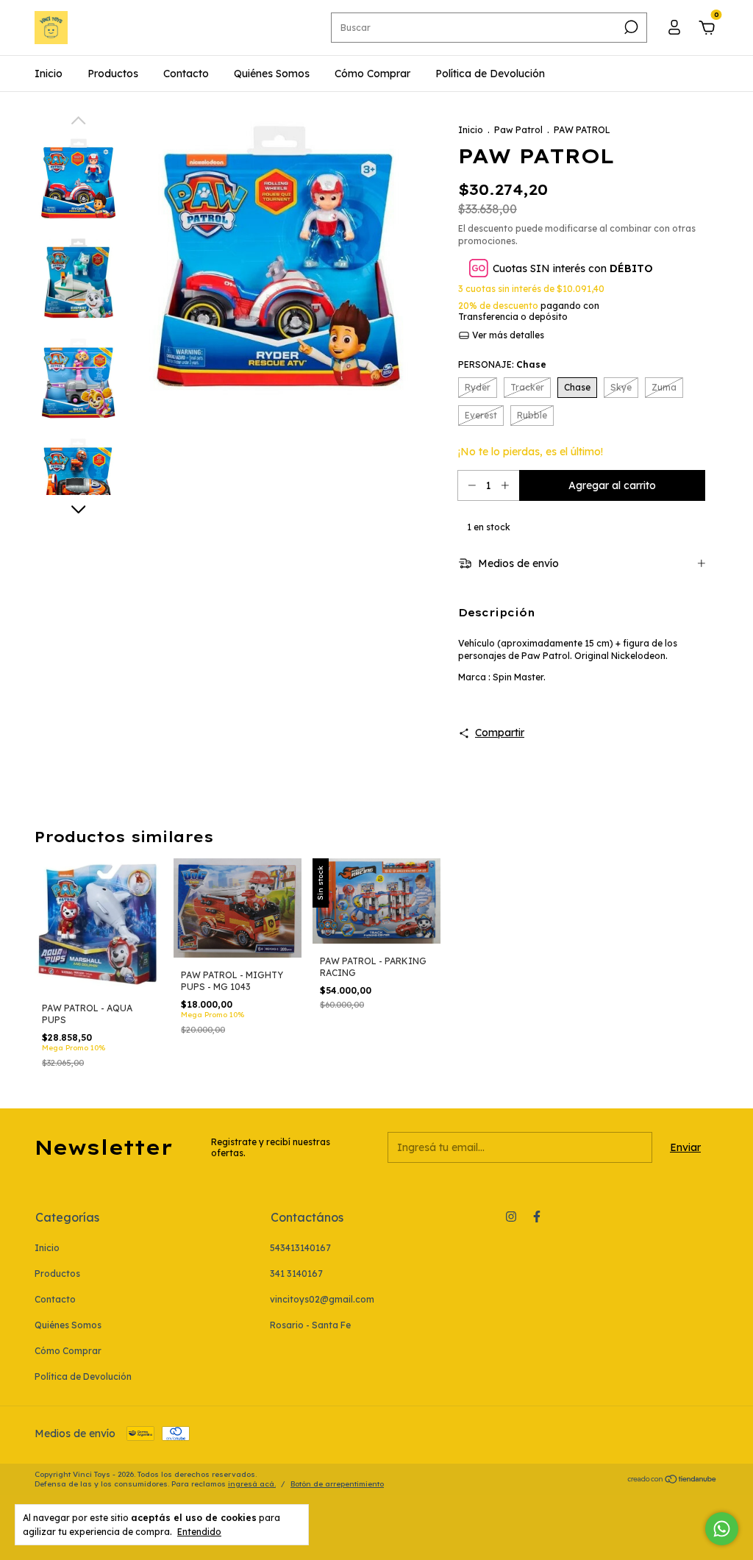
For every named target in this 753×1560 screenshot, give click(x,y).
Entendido (199, 1531)
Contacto (186, 73)
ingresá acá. (252, 1484)
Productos (113, 73)
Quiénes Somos (272, 73)
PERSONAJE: (502, 364)
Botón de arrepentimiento (337, 1484)
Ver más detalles (507, 335)
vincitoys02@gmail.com (322, 1299)
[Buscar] (629, 27)
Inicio (49, 73)
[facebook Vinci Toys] (537, 1216)
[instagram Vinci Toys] (511, 1216)
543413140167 (300, 1247)
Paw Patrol (518, 129)
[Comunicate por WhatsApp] (721, 1528)
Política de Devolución (490, 73)
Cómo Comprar (372, 73)
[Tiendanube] (672, 1480)
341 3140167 (296, 1273)
